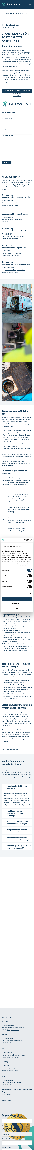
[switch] (29, 575)
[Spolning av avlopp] (17, 303)
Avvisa (17, 609)
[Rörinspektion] (17, 342)
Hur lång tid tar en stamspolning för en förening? (15, 813)
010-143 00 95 (9, 1052)
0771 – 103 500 (7, 1094)
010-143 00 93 (9, 1025)
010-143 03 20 (9, 267)
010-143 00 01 (9, 1038)
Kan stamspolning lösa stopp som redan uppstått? (19, 847)
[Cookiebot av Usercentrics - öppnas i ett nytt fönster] (24, 540)
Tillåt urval (17, 604)
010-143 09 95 (9, 200)
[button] (17, 91)
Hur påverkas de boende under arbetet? (17, 830)
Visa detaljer (25, 593)
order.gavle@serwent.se (13, 253)
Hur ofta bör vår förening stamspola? (17, 787)
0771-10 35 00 (24, 13)
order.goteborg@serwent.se (14, 236)
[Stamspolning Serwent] (17, 381)
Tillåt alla (17, 599)
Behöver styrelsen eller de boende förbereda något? (17, 822)
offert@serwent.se (13, 205)
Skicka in (7, 162)
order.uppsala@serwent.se (13, 219)
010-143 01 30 (9, 217)
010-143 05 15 (8, 234)
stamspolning (6, 53)
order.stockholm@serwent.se (14, 203)
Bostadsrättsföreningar (13, 25)
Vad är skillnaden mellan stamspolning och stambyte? (19, 838)
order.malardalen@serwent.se (15, 270)
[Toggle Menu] (30, 4)
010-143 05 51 (8, 251)
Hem (3, 25)
